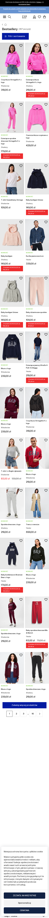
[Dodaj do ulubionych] (21, 46)
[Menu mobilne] (4, 16)
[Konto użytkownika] (34, 16)
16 (33, 714)
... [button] (28, 714)
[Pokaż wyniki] (9, 16)
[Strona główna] (2, 24)
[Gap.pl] (24, 16)
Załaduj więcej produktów (24, 705)
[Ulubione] (39, 16)
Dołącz (39, 2)
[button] (40, 714)
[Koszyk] (44, 16)
